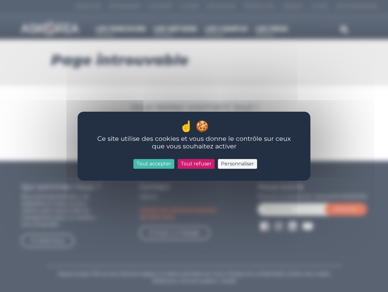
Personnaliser (237, 164)
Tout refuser (196, 164)
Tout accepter (153, 164)
